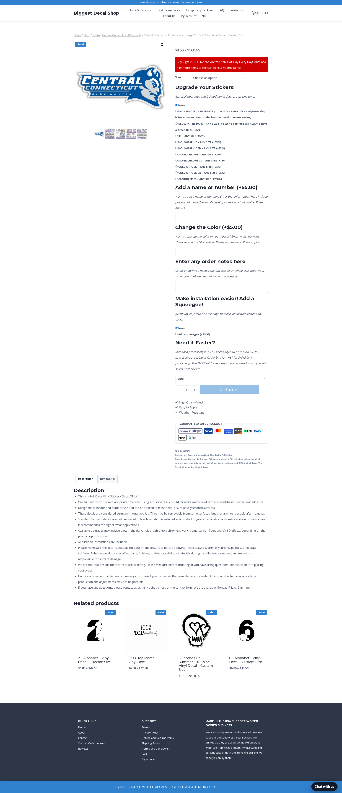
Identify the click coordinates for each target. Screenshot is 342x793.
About (81, 732)
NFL (204, 16)
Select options (95, 680)
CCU (230, 459)
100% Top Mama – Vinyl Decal (142, 660)
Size (178, 77)
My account (189, 16)
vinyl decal (251, 463)
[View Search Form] (264, 13)
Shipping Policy (151, 743)
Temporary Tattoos (199, 10)
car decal (222, 459)
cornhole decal (197, 463)
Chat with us (324, 786)
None (181, 105)
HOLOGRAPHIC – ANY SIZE (199, 142)
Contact (82, 738)
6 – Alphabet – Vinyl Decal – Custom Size (245, 660)
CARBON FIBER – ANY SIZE (200, 179)
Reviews (83, 748)
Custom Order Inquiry (91, 743)
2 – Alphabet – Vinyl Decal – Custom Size (94, 660)
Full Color (227, 455)
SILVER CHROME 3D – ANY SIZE (202, 160)
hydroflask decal (215, 463)
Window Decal (189, 467)
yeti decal (203, 467)
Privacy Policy (150, 732)
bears (184, 459)
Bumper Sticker (208, 459)
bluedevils (193, 459)
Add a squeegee (194, 334)
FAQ (221, 10)
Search (146, 727)
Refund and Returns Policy (158, 738)
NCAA (242, 463)
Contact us (237, 10)
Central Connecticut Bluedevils (204, 455)
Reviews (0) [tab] (107, 478)
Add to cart (229, 389)
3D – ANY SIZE (192, 136)
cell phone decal (242, 459)
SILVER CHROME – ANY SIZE (200, 154)
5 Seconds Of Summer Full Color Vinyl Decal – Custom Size (196, 664)
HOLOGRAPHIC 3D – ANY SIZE (201, 148)
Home (82, 727)
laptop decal (231, 463)
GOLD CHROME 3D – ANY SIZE (201, 172)
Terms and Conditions (155, 748)
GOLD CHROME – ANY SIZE (199, 166)
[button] (162, 45)
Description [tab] (85, 478)
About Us (169, 16)
